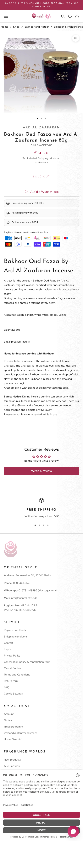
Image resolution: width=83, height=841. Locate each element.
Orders (8, 720)
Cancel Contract (13, 668)
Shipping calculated (49, 158)
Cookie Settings (13, 693)
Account (9, 714)
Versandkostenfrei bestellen (20, 733)
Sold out (41, 176)
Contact (8, 643)
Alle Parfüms (12, 766)
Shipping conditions (16, 636)
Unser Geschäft (13, 739)
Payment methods (15, 630)
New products (12, 760)
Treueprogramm (13, 726)
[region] (41, 508)
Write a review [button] (41, 471)
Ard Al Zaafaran (41, 127)
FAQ (6, 687)
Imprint (8, 649)
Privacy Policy (12, 655)
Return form (11, 681)
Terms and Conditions (17, 674)
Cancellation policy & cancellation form (27, 662)
